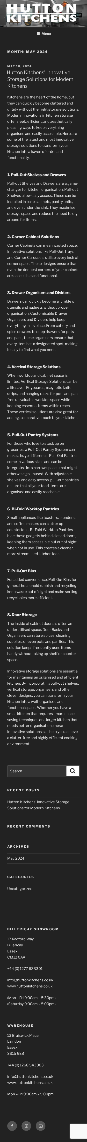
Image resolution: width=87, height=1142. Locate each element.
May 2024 (15, 858)
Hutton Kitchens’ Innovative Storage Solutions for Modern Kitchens (40, 79)
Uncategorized (19, 889)
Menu (46, 34)
